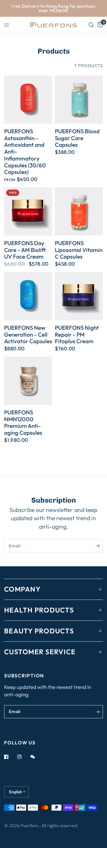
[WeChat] (36, 757)
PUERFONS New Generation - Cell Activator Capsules (28, 334)
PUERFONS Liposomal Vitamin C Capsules (78, 250)
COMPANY (22, 589)
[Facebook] (10, 757)
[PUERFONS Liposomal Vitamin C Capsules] (79, 211)
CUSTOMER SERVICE (39, 651)
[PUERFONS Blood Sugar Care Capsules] (79, 100)
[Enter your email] (97, 545)
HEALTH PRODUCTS (39, 610)
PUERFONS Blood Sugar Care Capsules (77, 138)
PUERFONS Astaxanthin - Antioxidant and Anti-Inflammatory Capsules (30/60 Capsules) (25, 151)
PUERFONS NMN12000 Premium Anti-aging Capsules (23, 422)
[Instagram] (23, 757)
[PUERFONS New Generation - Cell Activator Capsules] (28, 296)
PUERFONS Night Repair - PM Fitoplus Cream (77, 334)
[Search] (91, 25)
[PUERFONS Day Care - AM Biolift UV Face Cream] (28, 211)
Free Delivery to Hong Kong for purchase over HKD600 (53, 8)
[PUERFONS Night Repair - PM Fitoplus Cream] (79, 296)
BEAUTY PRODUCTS (39, 631)
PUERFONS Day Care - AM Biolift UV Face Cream (25, 250)
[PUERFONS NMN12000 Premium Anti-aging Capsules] (28, 381)
